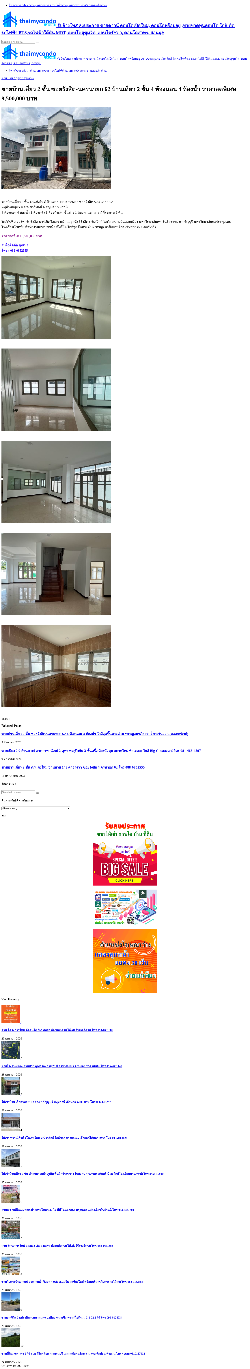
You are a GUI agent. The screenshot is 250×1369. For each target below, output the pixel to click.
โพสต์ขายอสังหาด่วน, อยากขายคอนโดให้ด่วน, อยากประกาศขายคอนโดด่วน (58, 5)
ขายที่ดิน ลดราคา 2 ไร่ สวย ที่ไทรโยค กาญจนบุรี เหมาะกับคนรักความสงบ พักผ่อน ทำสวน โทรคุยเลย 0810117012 (73, 1353)
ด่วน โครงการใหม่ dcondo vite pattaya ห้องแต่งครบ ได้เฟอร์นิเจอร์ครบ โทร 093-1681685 (57, 1245)
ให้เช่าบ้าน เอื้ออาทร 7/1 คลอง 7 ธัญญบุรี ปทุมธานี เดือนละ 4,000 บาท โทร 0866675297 (56, 1102)
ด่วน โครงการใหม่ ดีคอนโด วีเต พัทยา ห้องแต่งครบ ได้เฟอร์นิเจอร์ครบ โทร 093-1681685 (57, 1030)
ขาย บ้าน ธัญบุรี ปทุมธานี (17, 78)
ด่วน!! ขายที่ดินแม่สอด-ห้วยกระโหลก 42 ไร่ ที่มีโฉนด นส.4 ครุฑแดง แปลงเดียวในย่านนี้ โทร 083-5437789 (67, 1209)
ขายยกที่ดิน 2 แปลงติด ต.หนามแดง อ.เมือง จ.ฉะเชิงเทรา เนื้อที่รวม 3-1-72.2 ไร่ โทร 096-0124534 (61, 1317)
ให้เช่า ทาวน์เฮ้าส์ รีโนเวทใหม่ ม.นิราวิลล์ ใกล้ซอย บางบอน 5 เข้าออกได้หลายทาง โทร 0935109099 (64, 1138)
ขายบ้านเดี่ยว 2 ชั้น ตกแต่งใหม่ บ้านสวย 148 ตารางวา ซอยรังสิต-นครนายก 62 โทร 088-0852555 (73, 767)
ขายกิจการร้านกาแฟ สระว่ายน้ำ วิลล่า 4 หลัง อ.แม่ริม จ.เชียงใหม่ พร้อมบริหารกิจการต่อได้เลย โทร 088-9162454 (72, 1281)
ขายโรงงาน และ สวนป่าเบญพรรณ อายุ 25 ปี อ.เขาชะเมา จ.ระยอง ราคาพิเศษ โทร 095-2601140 (61, 1066)
